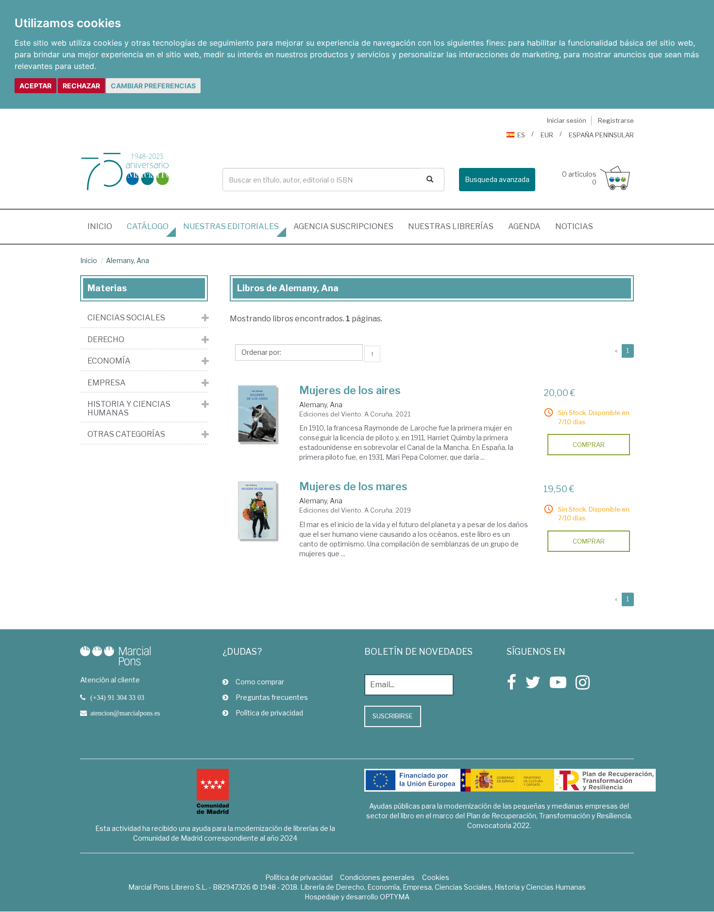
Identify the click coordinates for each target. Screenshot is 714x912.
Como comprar (260, 682)
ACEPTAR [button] (35, 86)
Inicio (103, 226)
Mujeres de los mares (353, 486)
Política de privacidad (269, 713)
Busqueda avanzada (497, 179)
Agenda (524, 226)
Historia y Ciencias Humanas (128, 408)
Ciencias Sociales (126, 318)
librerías (450, 226)
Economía (109, 361)
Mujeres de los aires (350, 390)
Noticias (574, 226)
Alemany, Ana (127, 260)
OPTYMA (394, 897)
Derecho (105, 339)
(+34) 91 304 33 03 (117, 697)
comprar (589, 444)
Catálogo (148, 226)
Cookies (435, 877)
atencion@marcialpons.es (125, 713)
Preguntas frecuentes (272, 697)
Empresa (106, 383)
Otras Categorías (126, 434)
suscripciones (343, 226)
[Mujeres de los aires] (257, 413)
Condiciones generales (377, 877)
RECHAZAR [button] (81, 86)
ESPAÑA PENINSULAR (601, 135)
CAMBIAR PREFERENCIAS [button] (153, 86)
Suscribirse (393, 716)
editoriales (231, 226)
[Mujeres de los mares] (257, 510)
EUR (547, 135)
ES (521, 135)
